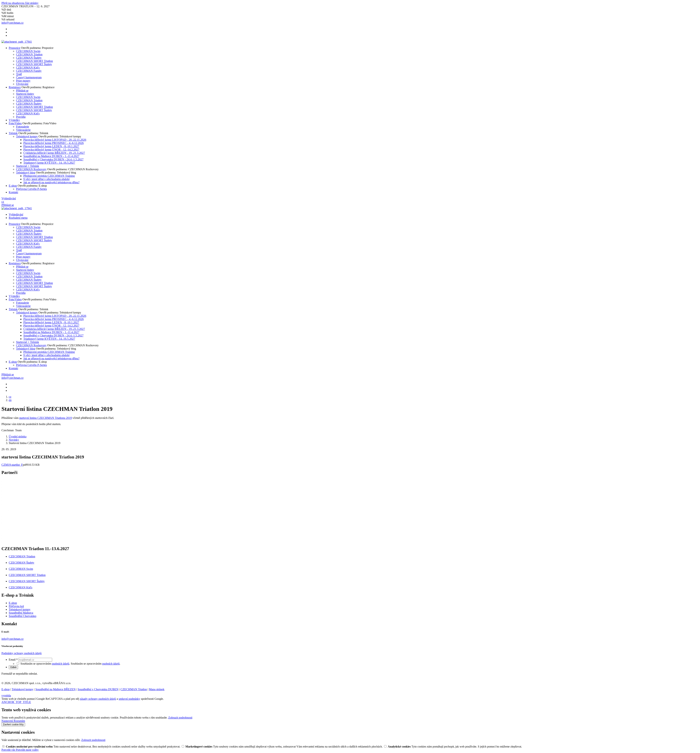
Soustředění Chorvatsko (22, 616)
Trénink (13, 133)
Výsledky (14, 120)
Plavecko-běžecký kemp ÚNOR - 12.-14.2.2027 (51, 149)
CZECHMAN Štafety (29, 57)
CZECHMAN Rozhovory (31, 169)
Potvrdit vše (8, 749)
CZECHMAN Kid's (28, 67)
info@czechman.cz (12, 638)
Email (13, 659)
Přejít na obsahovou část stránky (19, 3)
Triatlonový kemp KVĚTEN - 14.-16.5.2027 (49, 162)
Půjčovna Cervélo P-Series (31, 188)
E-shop (13, 185)
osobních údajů (60, 663)
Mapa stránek (156, 689)
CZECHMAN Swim (28, 51)
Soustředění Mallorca (21, 612)
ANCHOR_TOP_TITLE (16, 702)
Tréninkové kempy (27, 136)
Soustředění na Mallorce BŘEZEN (55, 689)
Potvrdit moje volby (27, 749)
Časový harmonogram (29, 77)
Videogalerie (23, 129)
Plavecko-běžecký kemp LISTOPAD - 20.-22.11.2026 (54, 139)
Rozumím (19, 720)
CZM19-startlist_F (12, 464)
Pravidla (21, 116)
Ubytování (22, 83)
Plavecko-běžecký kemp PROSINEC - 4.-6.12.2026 (53, 143)
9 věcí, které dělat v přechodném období (46, 179)
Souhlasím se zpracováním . (95, 663)
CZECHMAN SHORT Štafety (34, 64)
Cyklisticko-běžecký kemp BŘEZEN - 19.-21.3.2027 (54, 152)
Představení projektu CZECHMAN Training (49, 175)
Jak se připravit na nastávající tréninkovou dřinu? (51, 182)
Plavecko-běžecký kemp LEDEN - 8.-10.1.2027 (51, 146)
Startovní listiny (25, 93)
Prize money (23, 80)
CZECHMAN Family (29, 70)
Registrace (15, 87)
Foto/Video (15, 123)
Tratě (19, 74)
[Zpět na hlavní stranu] (16, 41)
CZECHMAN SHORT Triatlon (34, 61)
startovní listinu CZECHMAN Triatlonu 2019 (45, 417)
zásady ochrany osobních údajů (98, 698)
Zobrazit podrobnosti (180, 717)
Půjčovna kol (16, 606)
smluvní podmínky (129, 698)
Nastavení (7, 720)
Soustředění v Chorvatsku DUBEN (98, 689)
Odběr (13, 667)
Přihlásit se (22, 90)
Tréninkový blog (25, 172)
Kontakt (13, 192)
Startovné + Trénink (27, 166)
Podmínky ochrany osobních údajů (21, 653)
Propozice (14, 47)
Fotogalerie (22, 126)
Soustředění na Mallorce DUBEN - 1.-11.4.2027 (51, 156)
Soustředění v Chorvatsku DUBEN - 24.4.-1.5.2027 (53, 159)
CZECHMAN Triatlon (29, 54)
